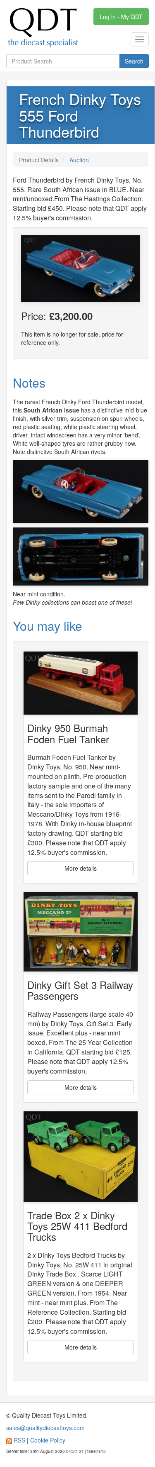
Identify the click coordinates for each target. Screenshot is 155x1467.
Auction (79, 160)
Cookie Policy (47, 1440)
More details (80, 868)
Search (134, 61)
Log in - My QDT (121, 16)
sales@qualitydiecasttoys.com (45, 1427)
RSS (19, 1440)
